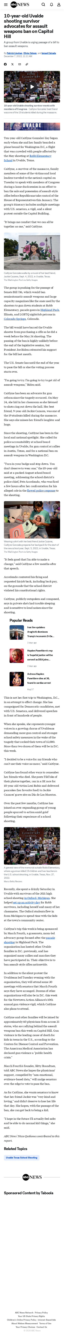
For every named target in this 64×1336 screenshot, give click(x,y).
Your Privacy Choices (25, 1327)
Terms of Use (45, 1323)
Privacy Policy (41, 1312)
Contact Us (42, 1327)
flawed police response (41, 490)
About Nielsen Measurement (24, 1323)
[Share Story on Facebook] (5, 64)
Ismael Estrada (49, 53)
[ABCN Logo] (20, 4)
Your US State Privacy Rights (31, 1316)
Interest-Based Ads (47, 1320)
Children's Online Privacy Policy (21, 1320)
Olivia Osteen (30, 53)
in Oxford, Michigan (37, 898)
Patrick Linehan (14, 53)
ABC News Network (24, 1312)
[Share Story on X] (12, 64)
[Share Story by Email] (19, 64)
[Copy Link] (26, 64)
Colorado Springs (15, 319)
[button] (6, 4)
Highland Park (49, 310)
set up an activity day (26, 902)
